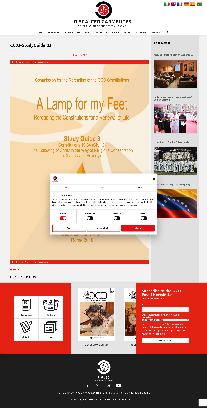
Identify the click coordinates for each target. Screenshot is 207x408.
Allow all (138, 228)
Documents (101, 32)
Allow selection (103, 228)
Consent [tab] (67, 188)
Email (144, 305)
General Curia (72, 32)
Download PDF (79, 55)
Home (41, 32)
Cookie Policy (143, 393)
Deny (69, 228)
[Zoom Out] (31, 62)
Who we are (54, 32)
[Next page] (16, 62)
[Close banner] (154, 179)
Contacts (156, 32)
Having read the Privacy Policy (156, 324)
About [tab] (139, 188)
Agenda (116, 32)
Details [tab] (103, 188)
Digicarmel (140, 32)
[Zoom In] (35, 62)
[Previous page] (12, 62)
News (87, 32)
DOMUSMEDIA (89, 399)
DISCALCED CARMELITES (102, 21)
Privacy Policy (128, 393)
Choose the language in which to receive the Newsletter (161, 316)
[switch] (90, 218)
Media (127, 32)
